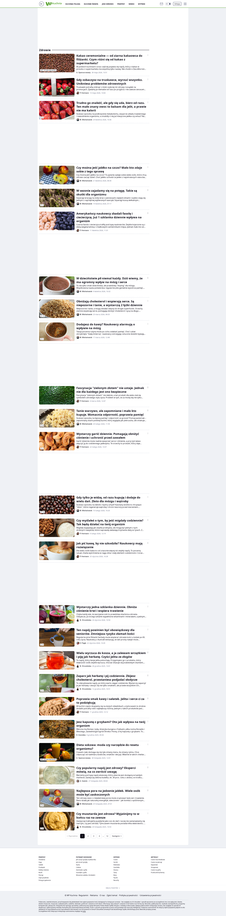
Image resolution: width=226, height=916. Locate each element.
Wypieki (141, 4)
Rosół (40, 873)
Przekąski (42, 867)
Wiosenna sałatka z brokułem (85, 875)
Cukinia (78, 867)
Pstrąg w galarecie (45, 880)
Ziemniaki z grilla (81, 870)
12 (107, 836)
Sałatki (41, 865)
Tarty (115, 873)
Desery (115, 870)
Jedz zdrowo (107, 4)
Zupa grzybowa (44, 878)
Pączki (115, 878)
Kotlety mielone (44, 870)
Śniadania (42, 860)
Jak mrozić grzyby (81, 862)
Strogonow (154, 867)
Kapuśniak (154, 865)
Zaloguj (177, 4)
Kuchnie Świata (91, 4)
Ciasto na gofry (156, 870)
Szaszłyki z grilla (81, 873)
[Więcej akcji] (147, 55)
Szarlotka (116, 867)
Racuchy (116, 880)
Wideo (131, 4)
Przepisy (121, 4)
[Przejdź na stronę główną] (41, 5)
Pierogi (41, 875)
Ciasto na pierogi (156, 862)
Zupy (40, 862)
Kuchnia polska (72, 4)
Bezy (115, 875)
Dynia (78, 865)
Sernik (115, 862)
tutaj (84, 911)
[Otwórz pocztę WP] (161, 4)
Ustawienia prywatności (150, 895)
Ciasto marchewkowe (158, 860)
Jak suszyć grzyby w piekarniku (86, 860)
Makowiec (116, 865)
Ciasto (115, 860)
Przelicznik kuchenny (157, 873)
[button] (168, 3)
